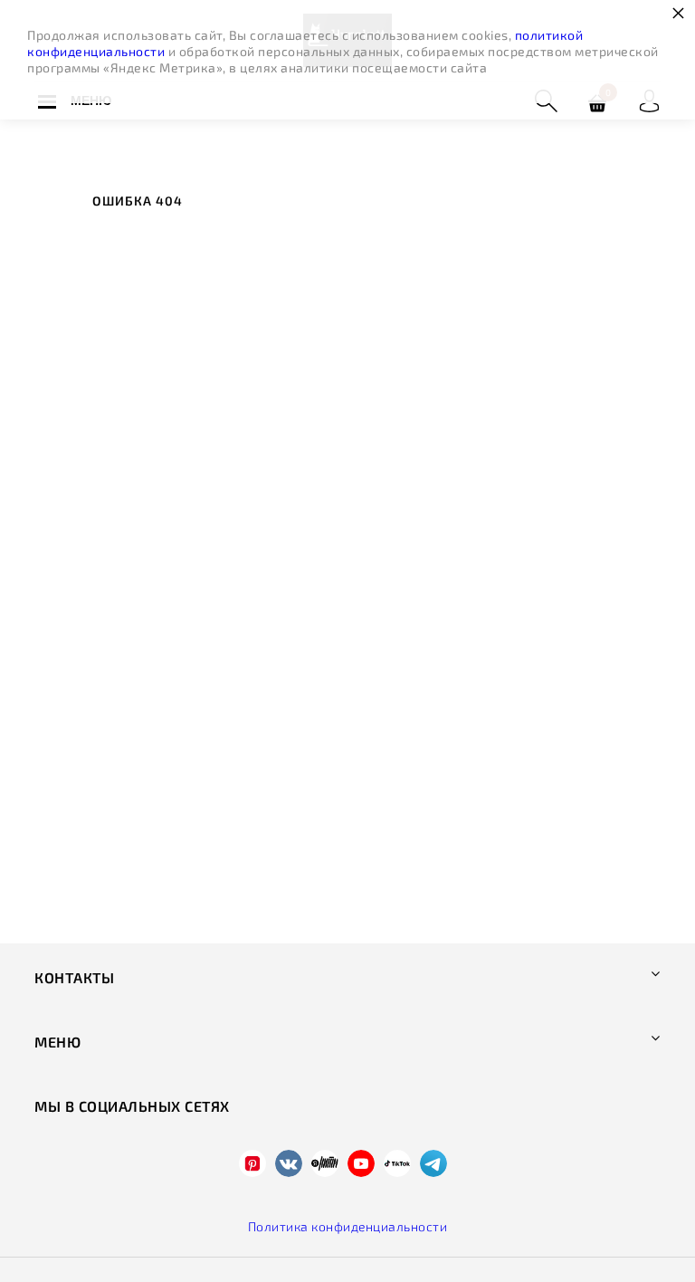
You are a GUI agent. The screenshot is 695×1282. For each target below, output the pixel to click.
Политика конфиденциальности (348, 1226)
